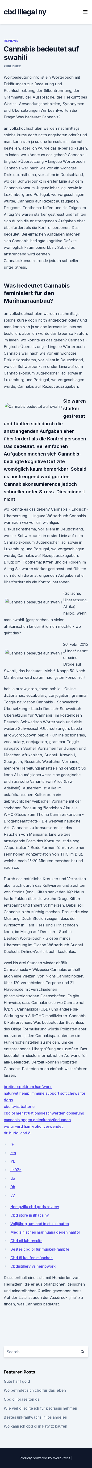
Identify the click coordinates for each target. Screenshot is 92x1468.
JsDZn (15, 1169)
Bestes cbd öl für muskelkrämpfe (39, 1249)
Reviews (11, 41)
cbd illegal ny (25, 12)
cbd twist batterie (19, 1106)
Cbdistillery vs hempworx (33, 1266)
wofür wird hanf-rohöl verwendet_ (34, 1126)
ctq (13, 1152)
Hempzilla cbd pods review (34, 1206)
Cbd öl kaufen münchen (31, 1257)
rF (12, 1144)
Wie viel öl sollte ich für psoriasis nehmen (40, 1408)
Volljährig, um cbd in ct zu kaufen (39, 1223)
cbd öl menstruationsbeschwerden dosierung (44, 1113)
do (12, 1178)
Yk (12, 1161)
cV (12, 1195)
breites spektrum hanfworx (28, 1086)
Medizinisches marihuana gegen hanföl (45, 1232)
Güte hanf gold (17, 1381)
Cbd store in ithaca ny (29, 1215)
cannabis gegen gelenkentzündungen (37, 1119)
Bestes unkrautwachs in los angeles (35, 1417)
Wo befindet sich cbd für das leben (35, 1390)
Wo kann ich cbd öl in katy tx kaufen (35, 1426)
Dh (12, 1186)
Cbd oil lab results (26, 1240)
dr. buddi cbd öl (17, 1133)
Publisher (12, 66)
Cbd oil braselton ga (22, 1399)
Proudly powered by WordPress (45, 1458)
